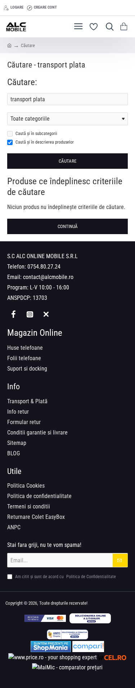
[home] (9, 45)
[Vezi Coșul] (125, 26)
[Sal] (67, 634)
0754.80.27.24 (43, 266)
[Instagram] (29, 314)
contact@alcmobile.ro (48, 277)
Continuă (68, 226)
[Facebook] (13, 314)
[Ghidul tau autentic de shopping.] (88, 646)
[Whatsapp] (46, 314)
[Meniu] (78, 26)
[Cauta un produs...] (108, 26)
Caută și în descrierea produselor (44, 142)
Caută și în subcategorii (35, 133)
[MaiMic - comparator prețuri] (67, 667)
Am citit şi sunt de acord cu (65, 576)
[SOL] (90, 618)
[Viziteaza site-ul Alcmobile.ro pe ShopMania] (51, 646)
